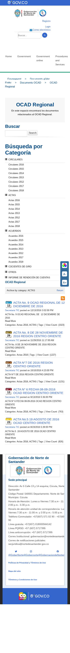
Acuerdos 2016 (15, 236)
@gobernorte (30, 555)
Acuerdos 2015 (15, 240)
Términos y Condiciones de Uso (22, 580)
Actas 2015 (14, 204)
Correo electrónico (41, 30)
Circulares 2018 (16, 190)
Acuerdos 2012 (15, 253)
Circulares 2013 (16, 177)
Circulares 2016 (16, 164)
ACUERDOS (14, 231)
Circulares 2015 (16, 169)
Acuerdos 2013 (15, 249)
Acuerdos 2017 (15, 257)
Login (47, 26)
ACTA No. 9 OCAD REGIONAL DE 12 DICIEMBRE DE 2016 (39, 304)
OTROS (12, 272)
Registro (46, 21)
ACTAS (12, 195)
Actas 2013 (14, 213)
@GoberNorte (15, 555)
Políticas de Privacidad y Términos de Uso (27, 563)
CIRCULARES (15, 159)
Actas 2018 (14, 226)
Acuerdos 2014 (15, 244)
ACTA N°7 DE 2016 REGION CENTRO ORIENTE (33, 364)
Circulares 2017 (16, 186)
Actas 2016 (14, 200)
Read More (10, 321)
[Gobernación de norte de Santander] (30, 13)
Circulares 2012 (16, 182)
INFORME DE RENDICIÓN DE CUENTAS (29, 277)
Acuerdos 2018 (15, 262)
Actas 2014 (14, 209)
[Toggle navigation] (36, 3)
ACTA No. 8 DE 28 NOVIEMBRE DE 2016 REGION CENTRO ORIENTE (38, 334)
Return (60, 290)
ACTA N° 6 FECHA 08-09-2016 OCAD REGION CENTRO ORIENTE (38, 391)
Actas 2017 (14, 221)
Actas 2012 (14, 217)
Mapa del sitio (14, 571)
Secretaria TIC (12, 310)
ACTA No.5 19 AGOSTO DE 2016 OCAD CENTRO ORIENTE (36, 421)
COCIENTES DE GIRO (19, 266)
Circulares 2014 (16, 173)
